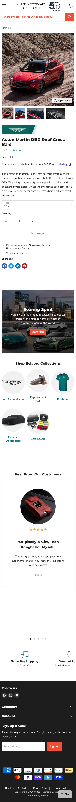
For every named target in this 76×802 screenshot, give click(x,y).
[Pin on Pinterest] (24, 266)
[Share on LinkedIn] (18, 266)
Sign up (55, 746)
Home (5, 27)
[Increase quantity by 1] (32, 221)
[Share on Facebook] (4, 266)
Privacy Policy (40, 788)
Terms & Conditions (61, 788)
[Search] (69, 17)
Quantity (6, 213)
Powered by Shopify (38, 795)
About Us (9, 788)
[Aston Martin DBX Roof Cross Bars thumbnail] (7, 113)
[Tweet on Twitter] (11, 266)
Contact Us (23, 788)
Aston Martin (13, 150)
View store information (17, 253)
